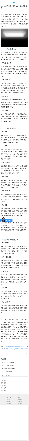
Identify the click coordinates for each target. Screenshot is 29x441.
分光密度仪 (8, 403)
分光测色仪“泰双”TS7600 (8, 368)
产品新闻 (3, 380)
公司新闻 (3, 383)
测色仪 (8, 399)
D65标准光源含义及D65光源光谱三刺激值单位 (16, 346)
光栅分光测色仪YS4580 (8, 375)
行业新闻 (3, 385)
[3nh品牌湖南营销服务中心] (14, 2)
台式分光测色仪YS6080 (8, 362)
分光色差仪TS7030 (7, 371)
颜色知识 (3, 390)
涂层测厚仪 (8, 405)
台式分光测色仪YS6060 (8, 365)
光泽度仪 (9, 401)
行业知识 (3, 388)
